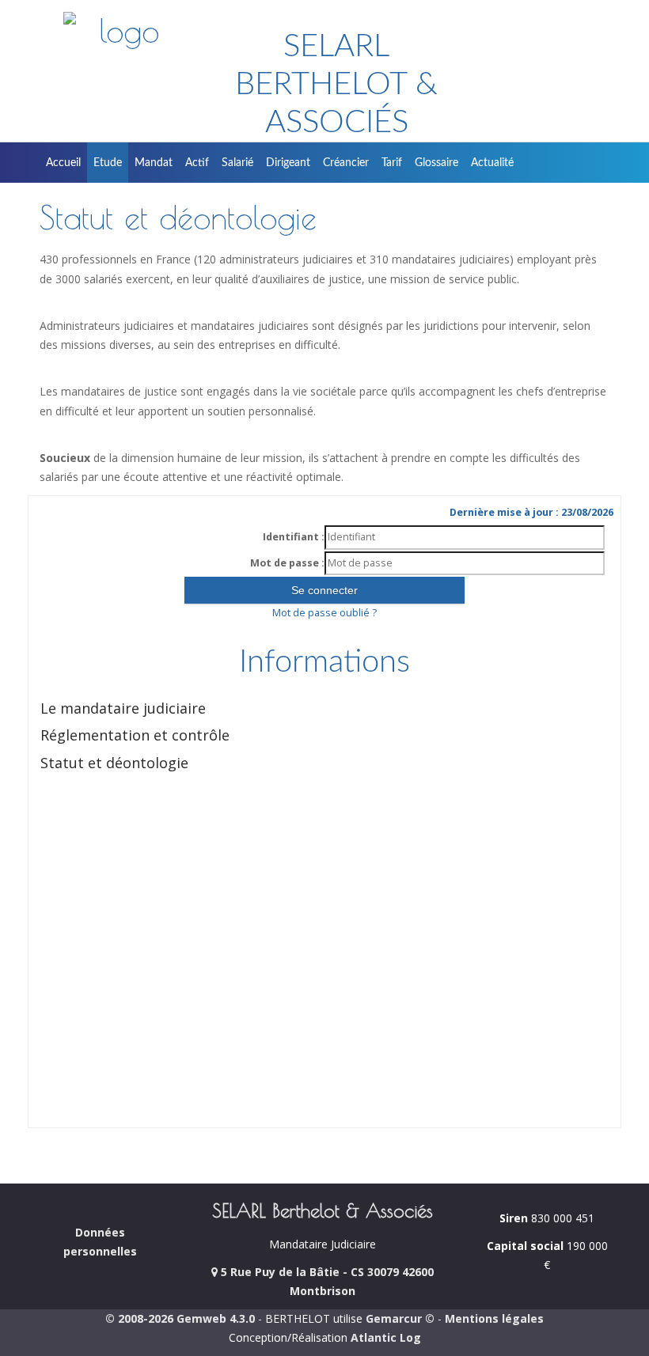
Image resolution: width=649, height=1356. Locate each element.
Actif (197, 163)
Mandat (154, 163)
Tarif (391, 163)
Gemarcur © (400, 1318)
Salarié (237, 163)
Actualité (492, 163)
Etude (107, 163)
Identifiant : (293, 537)
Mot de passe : (287, 563)
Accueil (63, 163)
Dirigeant (288, 163)
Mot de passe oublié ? (324, 612)
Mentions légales (494, 1318)
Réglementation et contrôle (135, 734)
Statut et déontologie (114, 762)
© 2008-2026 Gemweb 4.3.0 (180, 1318)
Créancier (346, 163)
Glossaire (436, 163)
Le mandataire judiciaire (123, 708)
